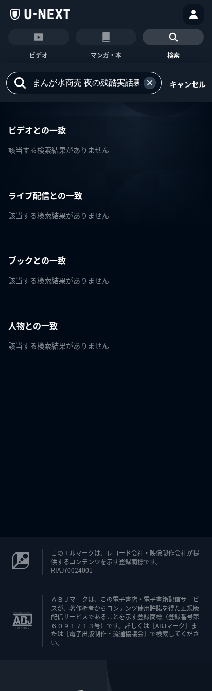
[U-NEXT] (40, 14)
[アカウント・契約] (193, 14)
